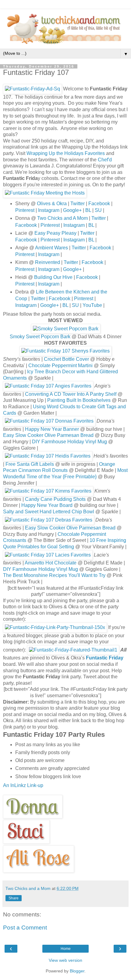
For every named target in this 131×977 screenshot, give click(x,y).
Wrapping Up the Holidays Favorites (66, 153)
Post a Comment (25, 927)
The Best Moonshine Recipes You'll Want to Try (54, 575)
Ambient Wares (51, 247)
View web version (65, 960)
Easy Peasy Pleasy (55, 233)
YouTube (92, 305)
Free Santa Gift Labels (29, 464)
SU (98, 210)
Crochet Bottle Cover (66, 359)
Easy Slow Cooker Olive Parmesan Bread (48, 435)
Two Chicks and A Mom (62, 218)
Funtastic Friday (104, 657)
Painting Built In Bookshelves (79, 400)
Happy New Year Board (47, 505)
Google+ (72, 210)
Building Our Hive (53, 277)
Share (14, 898)
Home (66, 949)
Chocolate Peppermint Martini (60, 365)
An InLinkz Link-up (23, 785)
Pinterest (25, 210)
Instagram (48, 210)
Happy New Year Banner (52, 429)
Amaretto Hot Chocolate (50, 562)
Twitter (77, 203)
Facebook (99, 203)
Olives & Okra (52, 203)
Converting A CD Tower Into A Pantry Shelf (70, 394)
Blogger (77, 970)
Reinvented (47, 262)
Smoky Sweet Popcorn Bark (40, 336)
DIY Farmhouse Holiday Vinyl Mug (69, 441)
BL (88, 210)
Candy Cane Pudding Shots (55, 499)
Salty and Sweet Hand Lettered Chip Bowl (48, 511)
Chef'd (105, 159)
